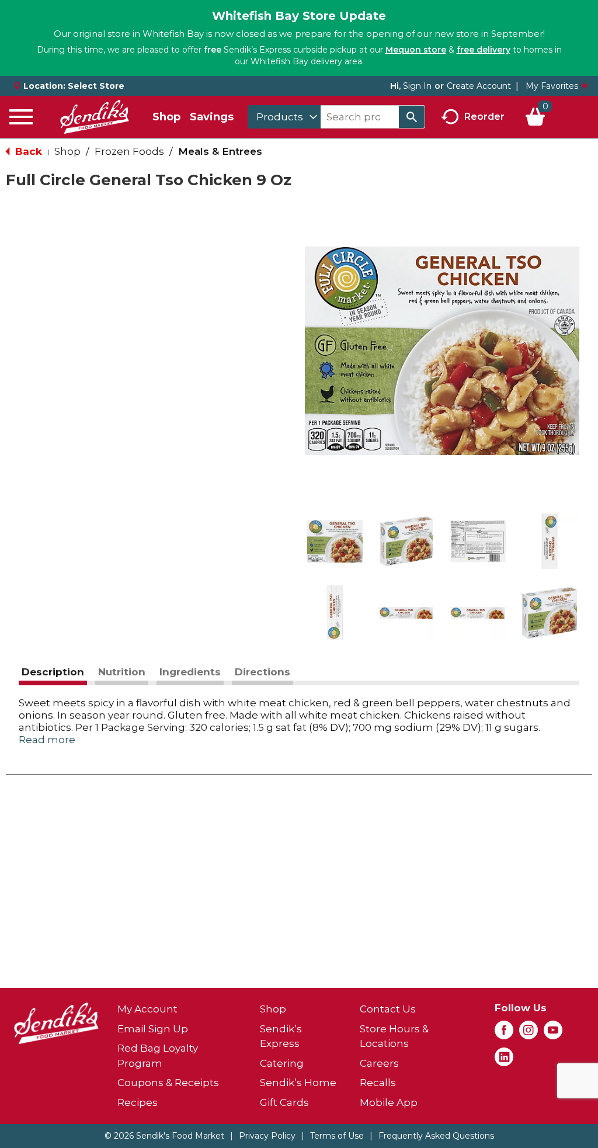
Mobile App (389, 1102)
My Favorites (552, 86)
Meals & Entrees (220, 151)
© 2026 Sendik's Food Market (164, 1135)
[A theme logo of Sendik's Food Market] (94, 116)
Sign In (417, 86)
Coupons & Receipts (168, 1082)
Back (27, 151)
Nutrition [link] (121, 672)
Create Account (479, 86)
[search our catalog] (412, 117)
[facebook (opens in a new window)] (504, 1033)
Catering (282, 1063)
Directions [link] (262, 672)
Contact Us (388, 1009)
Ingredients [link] (190, 672)
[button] (335, 541)
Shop (166, 116)
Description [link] (53, 672)
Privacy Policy (267, 1135)
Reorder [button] (484, 116)
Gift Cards (284, 1102)
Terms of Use (337, 1135)
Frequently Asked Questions (436, 1135)
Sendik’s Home (298, 1082)
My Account (147, 1009)
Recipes (137, 1102)
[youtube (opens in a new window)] (553, 1033)
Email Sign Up (152, 1029)
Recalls (378, 1082)
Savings (212, 116)
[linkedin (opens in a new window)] (504, 1060)
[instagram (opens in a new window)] (528, 1033)
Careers (379, 1063)
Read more (47, 739)
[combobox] (284, 117)
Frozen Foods (129, 151)
